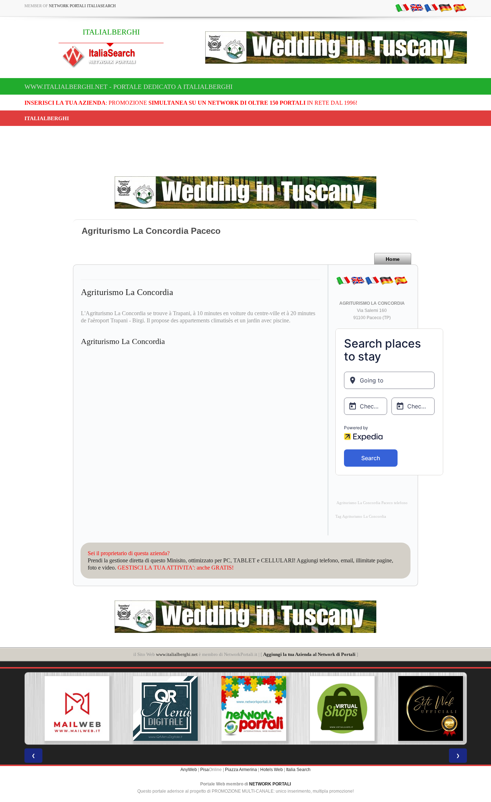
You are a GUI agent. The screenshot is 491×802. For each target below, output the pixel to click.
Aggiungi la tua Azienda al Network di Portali (309, 654)
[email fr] (431, 7)
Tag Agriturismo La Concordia (360, 516)
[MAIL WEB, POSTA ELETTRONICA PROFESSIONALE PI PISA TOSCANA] (68, 708)
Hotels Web (271, 769)
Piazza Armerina (241, 769)
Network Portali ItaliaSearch (82, 6)
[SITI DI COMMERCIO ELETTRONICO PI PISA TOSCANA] (334, 708)
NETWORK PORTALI (270, 784)
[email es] (460, 7)
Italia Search (298, 769)
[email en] (416, 7)
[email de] (445, 7)
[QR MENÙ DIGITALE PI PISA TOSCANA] (157, 708)
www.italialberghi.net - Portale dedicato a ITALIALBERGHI (128, 86)
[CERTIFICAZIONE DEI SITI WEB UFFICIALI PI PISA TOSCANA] (422, 708)
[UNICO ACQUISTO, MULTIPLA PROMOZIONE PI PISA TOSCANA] (245, 708)
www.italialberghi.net (177, 654)
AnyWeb (188, 769)
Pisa (204, 769)
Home (393, 259)
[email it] (402, 7)
